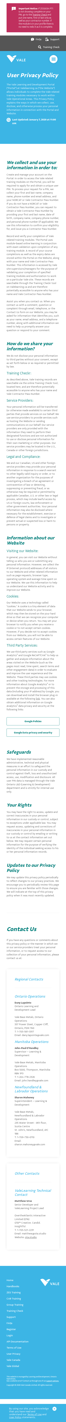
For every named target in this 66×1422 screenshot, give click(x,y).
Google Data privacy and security (33, 732)
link (38, 698)
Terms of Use (34, 1414)
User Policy (15, 1417)
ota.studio (31, 1237)
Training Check (40, 14)
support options (52, 1381)
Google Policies (33, 721)
